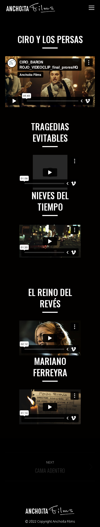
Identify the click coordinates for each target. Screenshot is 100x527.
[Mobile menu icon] (91, 7)
